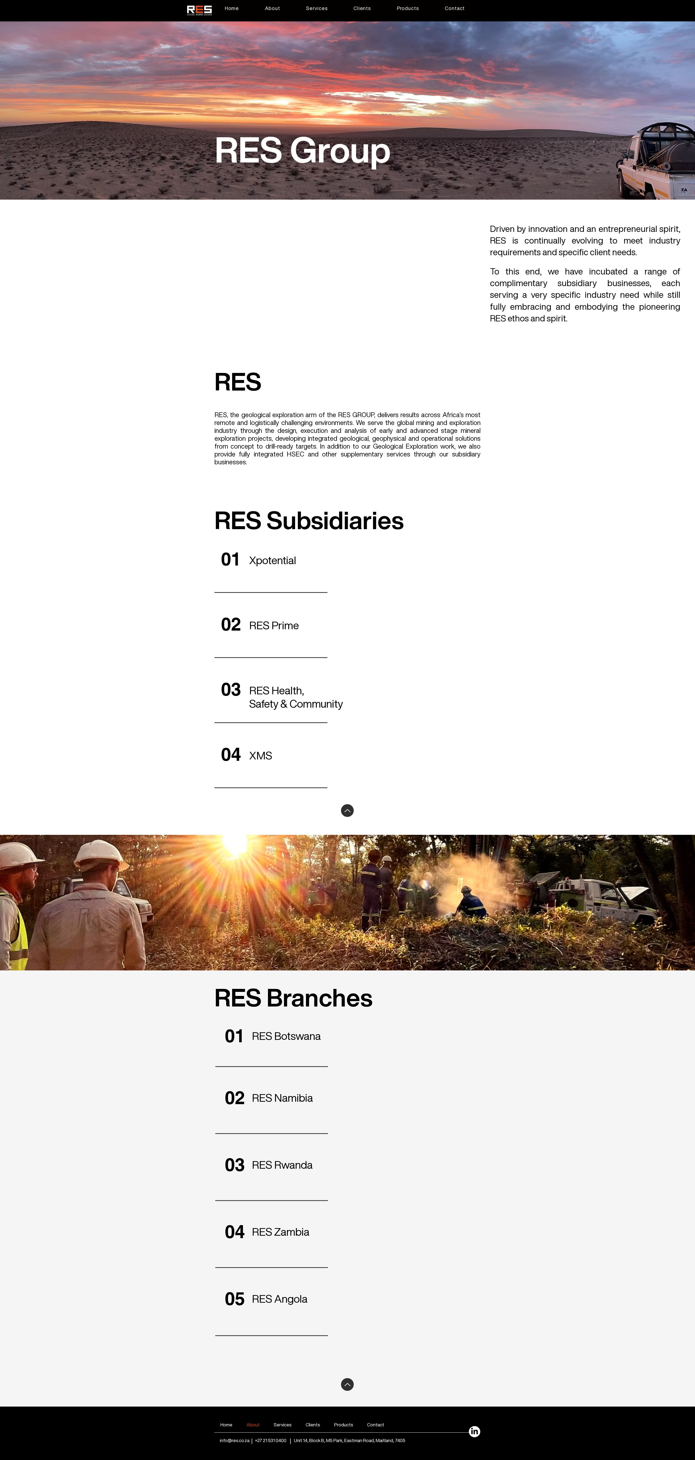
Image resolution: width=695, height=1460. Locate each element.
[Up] (347, 810)
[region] (347, 424)
